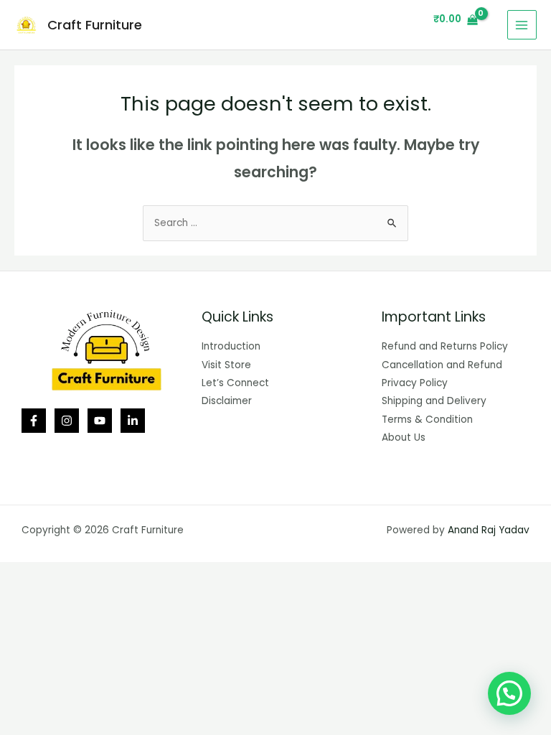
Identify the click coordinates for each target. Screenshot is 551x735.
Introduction (231, 346)
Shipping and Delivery (434, 401)
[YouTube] (100, 420)
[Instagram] (67, 420)
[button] (509, 693)
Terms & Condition (427, 419)
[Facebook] (34, 420)
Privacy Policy (415, 383)
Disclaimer (227, 401)
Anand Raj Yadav (488, 530)
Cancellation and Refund (442, 365)
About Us (403, 437)
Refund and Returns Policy (445, 346)
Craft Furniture (94, 25)
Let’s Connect (235, 383)
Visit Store (226, 365)
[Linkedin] (133, 420)
